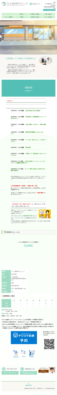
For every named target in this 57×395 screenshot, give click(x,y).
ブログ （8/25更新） (48, 17)
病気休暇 (28, 116)
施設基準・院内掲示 (35, 17)
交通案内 (21, 17)
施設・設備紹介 (48, 14)
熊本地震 (28, 147)
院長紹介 (21, 14)
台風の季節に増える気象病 (33, 110)
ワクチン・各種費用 (8, 17)
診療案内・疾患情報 (35, 14)
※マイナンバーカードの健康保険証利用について (24, 215)
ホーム (8, 14)
